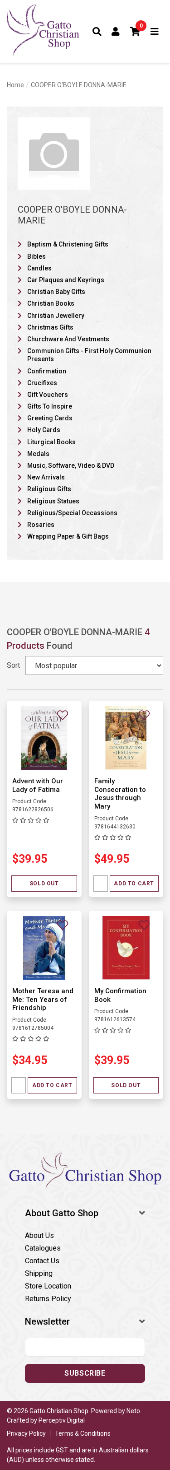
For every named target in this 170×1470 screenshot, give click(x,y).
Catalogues (43, 1248)
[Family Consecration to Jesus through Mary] (126, 737)
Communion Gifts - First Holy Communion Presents (89, 355)
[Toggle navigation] (154, 31)
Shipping (39, 1273)
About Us (39, 1235)
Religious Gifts (49, 489)
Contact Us (42, 1260)
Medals (38, 453)
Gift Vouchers (47, 394)
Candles (39, 268)
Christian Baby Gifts (56, 291)
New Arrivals (46, 477)
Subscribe (84, 1373)
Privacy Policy (26, 1433)
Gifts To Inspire (49, 406)
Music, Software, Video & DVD (70, 465)
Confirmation (46, 371)
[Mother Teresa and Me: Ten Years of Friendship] (44, 947)
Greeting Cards (50, 418)
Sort (13, 665)
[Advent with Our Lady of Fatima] (44, 737)
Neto (133, 1410)
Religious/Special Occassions (72, 512)
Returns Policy (48, 1298)
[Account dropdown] (115, 31)
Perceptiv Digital (62, 1420)
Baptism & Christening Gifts (67, 244)
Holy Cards (43, 429)
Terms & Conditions (83, 1433)
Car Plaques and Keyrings (65, 280)
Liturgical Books (51, 442)
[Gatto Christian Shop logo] (43, 31)
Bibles (36, 256)
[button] (135, 31)
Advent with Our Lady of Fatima (37, 785)
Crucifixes (42, 382)
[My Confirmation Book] (126, 947)
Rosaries (40, 524)
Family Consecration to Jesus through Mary (120, 793)
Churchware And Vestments (68, 339)
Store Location (48, 1286)
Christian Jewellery (55, 315)
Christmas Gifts (50, 327)
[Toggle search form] (97, 31)
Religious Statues (53, 501)
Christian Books (50, 303)
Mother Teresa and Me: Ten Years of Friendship (42, 999)
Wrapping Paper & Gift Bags (68, 536)
